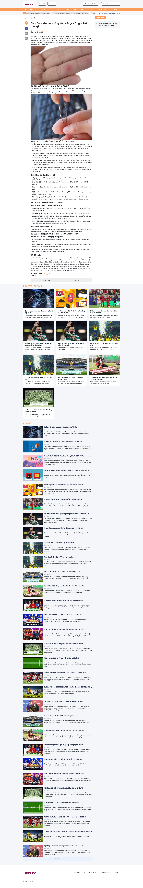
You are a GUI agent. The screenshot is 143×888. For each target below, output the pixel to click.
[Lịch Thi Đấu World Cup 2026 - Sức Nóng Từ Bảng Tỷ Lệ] (33, 576)
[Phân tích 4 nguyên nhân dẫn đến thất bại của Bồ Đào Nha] (33, 504)
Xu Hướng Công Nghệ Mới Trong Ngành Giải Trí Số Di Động (63, 441)
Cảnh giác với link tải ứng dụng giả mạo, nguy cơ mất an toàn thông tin (67, 470)
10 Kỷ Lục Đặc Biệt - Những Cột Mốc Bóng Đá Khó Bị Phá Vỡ (38, 411)
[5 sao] (54, 274)
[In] (26, 38)
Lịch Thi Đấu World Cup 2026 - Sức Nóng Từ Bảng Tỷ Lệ (71, 378)
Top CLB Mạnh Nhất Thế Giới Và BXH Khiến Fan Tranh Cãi (63, 615)
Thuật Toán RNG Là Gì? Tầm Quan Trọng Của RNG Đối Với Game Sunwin (58, 13)
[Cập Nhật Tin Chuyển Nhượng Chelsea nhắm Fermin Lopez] (33, 706)
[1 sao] (45, 274)
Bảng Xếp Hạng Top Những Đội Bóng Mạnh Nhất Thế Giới (63, 875)
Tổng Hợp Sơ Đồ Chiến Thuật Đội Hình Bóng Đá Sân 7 (61, 658)
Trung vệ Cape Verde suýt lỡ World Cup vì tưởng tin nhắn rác (71, 344)
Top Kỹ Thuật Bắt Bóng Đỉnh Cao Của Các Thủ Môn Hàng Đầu (103, 378)
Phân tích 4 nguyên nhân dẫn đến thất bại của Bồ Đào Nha (103, 312)
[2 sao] (47, 274)
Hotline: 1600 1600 (91, 4)
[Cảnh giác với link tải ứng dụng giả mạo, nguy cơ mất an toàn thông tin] (33, 475)
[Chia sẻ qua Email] (26, 33)
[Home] (26, 23)
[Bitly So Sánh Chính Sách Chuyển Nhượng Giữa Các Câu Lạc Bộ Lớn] (33, 865)
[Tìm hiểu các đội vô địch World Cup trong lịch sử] (33, 562)
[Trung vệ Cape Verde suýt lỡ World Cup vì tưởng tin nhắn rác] (33, 533)
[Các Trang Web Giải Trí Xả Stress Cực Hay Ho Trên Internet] (33, 490)
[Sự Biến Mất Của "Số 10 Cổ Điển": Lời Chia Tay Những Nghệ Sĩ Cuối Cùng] (33, 692)
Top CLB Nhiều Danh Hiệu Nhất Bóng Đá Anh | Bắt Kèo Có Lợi (64, 629)
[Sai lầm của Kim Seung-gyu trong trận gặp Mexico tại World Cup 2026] (33, 519)
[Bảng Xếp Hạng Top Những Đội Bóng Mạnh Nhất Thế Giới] (33, 880)
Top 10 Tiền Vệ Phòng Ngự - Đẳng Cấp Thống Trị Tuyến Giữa (63, 600)
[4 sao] (52, 274)
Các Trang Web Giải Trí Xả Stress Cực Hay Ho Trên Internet (71, 312)
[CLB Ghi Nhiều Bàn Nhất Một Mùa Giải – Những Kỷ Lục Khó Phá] (33, 678)
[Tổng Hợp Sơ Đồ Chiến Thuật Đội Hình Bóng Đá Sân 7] (33, 663)
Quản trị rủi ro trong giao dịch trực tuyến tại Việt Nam (39, 312)
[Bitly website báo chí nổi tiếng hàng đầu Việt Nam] (29, 4)
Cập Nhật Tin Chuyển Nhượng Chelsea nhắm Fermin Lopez (63, 701)
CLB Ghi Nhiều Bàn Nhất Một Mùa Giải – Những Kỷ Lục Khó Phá (65, 672)
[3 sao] (49, 274)
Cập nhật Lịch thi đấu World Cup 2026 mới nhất (104, 344)
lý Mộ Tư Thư (39, 31)
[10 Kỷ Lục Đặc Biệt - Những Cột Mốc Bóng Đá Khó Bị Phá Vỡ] (33, 649)
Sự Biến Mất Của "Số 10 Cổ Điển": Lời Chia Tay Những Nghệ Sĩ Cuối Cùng (68, 687)
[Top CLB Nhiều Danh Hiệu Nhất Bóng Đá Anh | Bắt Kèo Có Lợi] (33, 634)
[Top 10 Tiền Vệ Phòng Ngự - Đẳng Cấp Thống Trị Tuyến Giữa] (33, 605)
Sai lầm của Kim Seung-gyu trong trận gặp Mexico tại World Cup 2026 (38, 344)
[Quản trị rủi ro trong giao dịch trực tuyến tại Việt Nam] (33, 432)
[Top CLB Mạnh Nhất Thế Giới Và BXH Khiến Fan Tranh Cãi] (33, 620)
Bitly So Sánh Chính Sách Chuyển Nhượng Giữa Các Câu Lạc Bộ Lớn (66, 860)
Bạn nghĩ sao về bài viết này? (36, 274)
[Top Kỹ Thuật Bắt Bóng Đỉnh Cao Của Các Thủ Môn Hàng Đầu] (33, 591)
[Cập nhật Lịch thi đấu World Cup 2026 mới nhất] (33, 548)
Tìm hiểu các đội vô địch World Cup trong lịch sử (38, 378)
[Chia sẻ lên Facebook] (26, 28)
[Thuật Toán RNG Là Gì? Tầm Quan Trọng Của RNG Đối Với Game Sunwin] (33, 461)
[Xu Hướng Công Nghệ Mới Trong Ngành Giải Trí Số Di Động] (33, 446)
